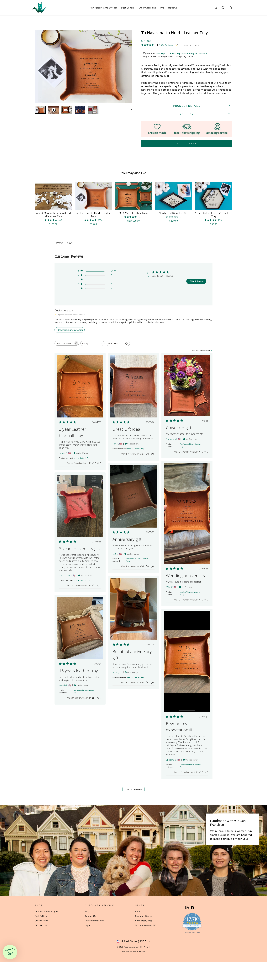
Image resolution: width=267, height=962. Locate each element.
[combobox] (92, 343)
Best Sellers (127, 7)
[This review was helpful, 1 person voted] (147, 682)
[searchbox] (64, 343)
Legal (88, 925)
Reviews (172, 7)
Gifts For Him (41, 920)
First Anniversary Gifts (146, 925)
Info (162, 7)
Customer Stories (143, 916)
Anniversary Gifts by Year (47, 911)
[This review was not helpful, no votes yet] (98, 463)
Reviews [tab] (59, 243)
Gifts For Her (41, 925)
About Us (140, 911)
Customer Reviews (94, 920)
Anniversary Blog (144, 920)
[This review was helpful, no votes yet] (93, 463)
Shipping (187, 114)
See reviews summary (188, 45)
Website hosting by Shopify (133, 951)
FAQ (87, 911)
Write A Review (196, 281)
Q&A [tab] (69, 243)
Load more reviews (133, 789)
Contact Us (90, 916)
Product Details (186, 106)
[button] (10, 952)
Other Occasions (147, 7)
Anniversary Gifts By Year (103, 7)
